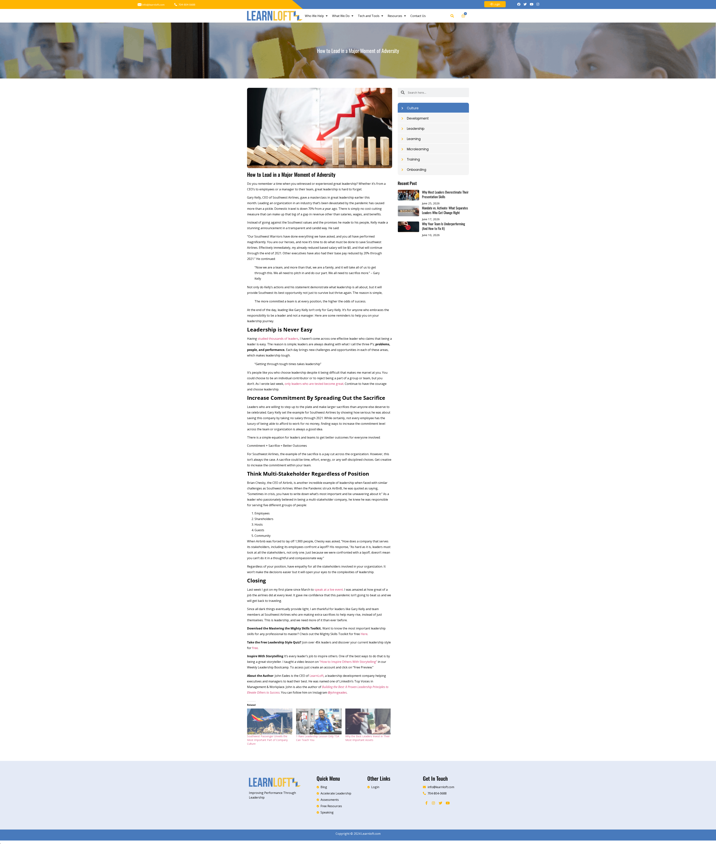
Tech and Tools (368, 16)
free (255, 648)
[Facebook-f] (426, 802)
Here (364, 634)
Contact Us (418, 16)
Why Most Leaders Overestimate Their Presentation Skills (445, 194)
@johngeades (337, 692)
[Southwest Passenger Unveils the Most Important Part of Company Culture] (269, 721)
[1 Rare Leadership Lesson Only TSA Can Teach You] (318, 721)
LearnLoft (317, 676)
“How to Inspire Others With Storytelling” (348, 662)
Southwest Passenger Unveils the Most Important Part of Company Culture (267, 739)
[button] (452, 16)
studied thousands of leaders (278, 339)
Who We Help (314, 16)
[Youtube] (531, 4)
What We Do (341, 16)
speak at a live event (329, 590)
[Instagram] (538, 4)
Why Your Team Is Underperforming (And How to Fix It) (443, 226)
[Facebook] (519, 4)
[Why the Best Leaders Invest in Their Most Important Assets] (368, 721)
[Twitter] (525, 4)
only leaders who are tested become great (314, 384)
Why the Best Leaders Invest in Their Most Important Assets (367, 738)
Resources (395, 16)
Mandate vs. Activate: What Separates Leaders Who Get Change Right (445, 210)
